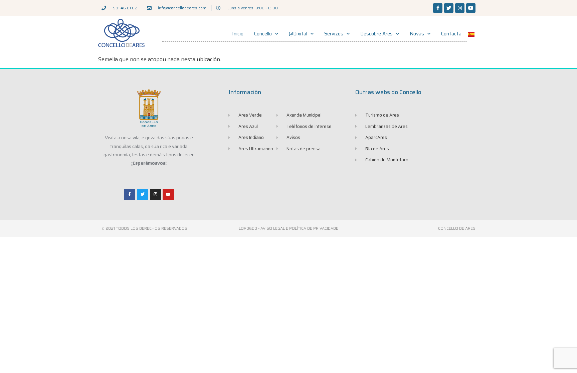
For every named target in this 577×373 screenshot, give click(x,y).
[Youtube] (470, 8)
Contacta (451, 34)
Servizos (333, 34)
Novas (417, 34)
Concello (263, 34)
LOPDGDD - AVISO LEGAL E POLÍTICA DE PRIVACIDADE (288, 228)
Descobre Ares (376, 34)
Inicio (237, 34)
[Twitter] (448, 8)
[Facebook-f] (437, 8)
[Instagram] (459, 8)
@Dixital (298, 34)
